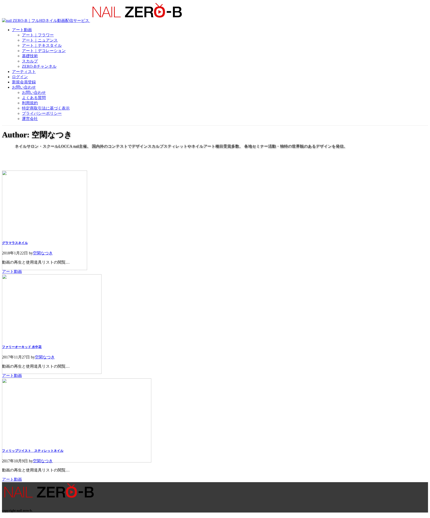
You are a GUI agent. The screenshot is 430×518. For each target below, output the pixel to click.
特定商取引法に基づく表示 (46, 108)
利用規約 (30, 103)
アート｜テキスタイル (42, 45)
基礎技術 (30, 56)
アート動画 (22, 30)
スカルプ (30, 61)
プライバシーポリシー (42, 113)
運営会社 (30, 118)
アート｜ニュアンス (40, 40)
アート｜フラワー (38, 35)
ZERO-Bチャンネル (39, 66)
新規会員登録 (24, 82)
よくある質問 (34, 98)
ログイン (20, 77)
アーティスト (24, 71)
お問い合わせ (24, 87)
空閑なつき (43, 253)
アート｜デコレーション (44, 51)
